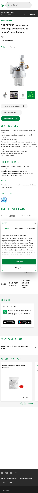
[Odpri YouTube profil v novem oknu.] (6, 473)
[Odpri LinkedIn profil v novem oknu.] (11, 473)
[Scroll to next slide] (25, 403)
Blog (10, 482)
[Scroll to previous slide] (21, 403)
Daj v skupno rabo (10, 112)
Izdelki (11, 12)
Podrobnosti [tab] (19, 228)
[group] (5, 95)
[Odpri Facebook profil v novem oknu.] (2, 473)
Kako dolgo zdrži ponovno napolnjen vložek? (14, 347)
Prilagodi (18, 268)
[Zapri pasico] (35, 223)
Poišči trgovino (9, 118)
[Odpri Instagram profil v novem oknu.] (16, 473)
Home (6, 12)
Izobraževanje (12, 478)
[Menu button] (35, 5)
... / (28, 15)
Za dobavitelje (5, 490)
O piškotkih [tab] (31, 228)
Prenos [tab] (12, 47)
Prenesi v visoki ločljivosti (12, 106)
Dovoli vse (19, 261)
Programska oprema (25, 478)
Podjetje (3, 482)
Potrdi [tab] (7, 228)
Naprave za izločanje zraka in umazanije (13, 15)
